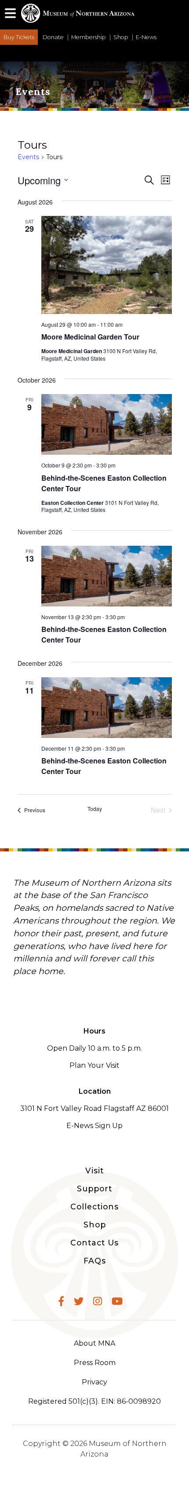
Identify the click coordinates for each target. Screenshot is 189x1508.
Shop (120, 37)
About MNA (94, 1343)
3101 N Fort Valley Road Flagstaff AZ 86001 (94, 1108)
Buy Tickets (19, 37)
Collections (94, 1206)
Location (95, 1091)
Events (28, 157)
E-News (146, 37)
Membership (88, 37)
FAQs (95, 1260)
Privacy (94, 1382)
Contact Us (94, 1242)
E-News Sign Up (94, 1125)
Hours (94, 1031)
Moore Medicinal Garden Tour (90, 337)
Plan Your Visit (94, 1065)
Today (94, 808)
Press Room (95, 1362)
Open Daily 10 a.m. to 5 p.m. (94, 1048)
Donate (53, 37)
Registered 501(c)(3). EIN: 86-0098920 (94, 1401)
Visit (94, 1170)
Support (94, 1188)
